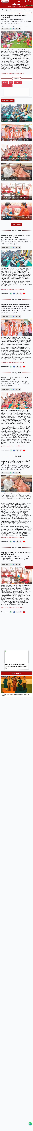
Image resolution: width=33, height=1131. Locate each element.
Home (2, 13)
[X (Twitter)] (16, 29)
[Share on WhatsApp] (30, 1123)
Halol (11, 82)
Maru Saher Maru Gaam (21, 10)
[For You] (22, 1)
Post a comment (16, 224)
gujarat (7, 13)
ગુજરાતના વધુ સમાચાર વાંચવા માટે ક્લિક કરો (12, 73)
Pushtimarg (18, 82)
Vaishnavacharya (7, 85)
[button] (26, 1)
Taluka (11, 10)
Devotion (4, 82)
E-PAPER (6, 1)
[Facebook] (13, 29)
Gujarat (7, 10)
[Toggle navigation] (3, 5)
